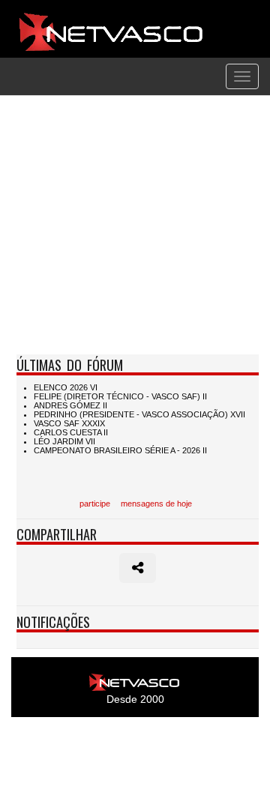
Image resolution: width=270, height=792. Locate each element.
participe (95, 503)
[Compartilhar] (137, 568)
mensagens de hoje (156, 503)
